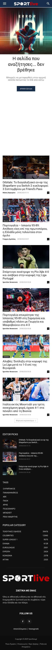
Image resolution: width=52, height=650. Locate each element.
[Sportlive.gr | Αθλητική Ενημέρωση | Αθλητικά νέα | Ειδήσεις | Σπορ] (26, 577)
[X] (29, 621)
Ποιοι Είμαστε (10, 644)
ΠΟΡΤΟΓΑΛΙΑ (7, 267)
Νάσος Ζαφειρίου (9, 193)
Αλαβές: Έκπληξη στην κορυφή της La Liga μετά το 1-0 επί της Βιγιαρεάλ (25, 365)
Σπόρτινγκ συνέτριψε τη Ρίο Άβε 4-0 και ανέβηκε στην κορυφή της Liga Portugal (26, 275)
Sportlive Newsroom (10, 282)
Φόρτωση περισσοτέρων (25, 420)
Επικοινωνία (22, 644)
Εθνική (5, 221)
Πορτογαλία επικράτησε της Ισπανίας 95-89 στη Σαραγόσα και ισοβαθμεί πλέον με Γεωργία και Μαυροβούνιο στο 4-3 (24, 320)
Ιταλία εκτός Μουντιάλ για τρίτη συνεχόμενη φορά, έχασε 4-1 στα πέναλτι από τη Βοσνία (23, 408)
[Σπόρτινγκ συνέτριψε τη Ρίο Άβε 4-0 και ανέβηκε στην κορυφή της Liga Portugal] (26, 256)
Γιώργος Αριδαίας (9, 239)
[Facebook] (22, 621)
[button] (48, 3)
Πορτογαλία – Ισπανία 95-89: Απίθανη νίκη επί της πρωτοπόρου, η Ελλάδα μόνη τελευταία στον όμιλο (25, 230)
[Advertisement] (26, 119)
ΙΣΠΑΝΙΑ (6, 357)
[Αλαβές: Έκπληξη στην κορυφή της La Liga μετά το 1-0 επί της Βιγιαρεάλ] (26, 346)
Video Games (7, 178)
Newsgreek (34, 629)
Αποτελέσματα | (20, 629)
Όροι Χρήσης (33, 644)
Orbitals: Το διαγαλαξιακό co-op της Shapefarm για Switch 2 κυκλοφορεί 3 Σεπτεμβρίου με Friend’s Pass (25, 186)
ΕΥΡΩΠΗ (6, 310)
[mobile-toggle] (4, 3)
